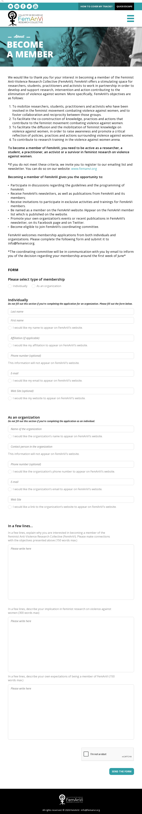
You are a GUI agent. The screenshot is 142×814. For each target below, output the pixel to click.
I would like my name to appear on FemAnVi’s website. (48, 328)
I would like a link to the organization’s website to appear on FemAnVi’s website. (64, 507)
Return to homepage (10, 6)
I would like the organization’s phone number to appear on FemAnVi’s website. (64, 471)
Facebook (23, 6)
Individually (20, 286)
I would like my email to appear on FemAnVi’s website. (47, 380)
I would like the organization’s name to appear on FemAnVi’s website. (58, 436)
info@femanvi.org (90, 810)
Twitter (29, 6)
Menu (130, 18)
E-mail (16, 6)
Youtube (35, 6)
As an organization (49, 286)
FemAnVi (25, 18)
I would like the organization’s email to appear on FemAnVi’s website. (57, 489)
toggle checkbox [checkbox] (10, 328)
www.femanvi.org (84, 168)
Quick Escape (124, 6)
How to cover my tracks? (97, 6)
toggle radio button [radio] (10, 286)
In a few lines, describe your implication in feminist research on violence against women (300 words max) (59, 611)
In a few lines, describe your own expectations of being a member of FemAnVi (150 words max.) (61, 678)
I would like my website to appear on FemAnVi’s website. (49, 398)
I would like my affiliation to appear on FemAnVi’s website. (50, 345)
